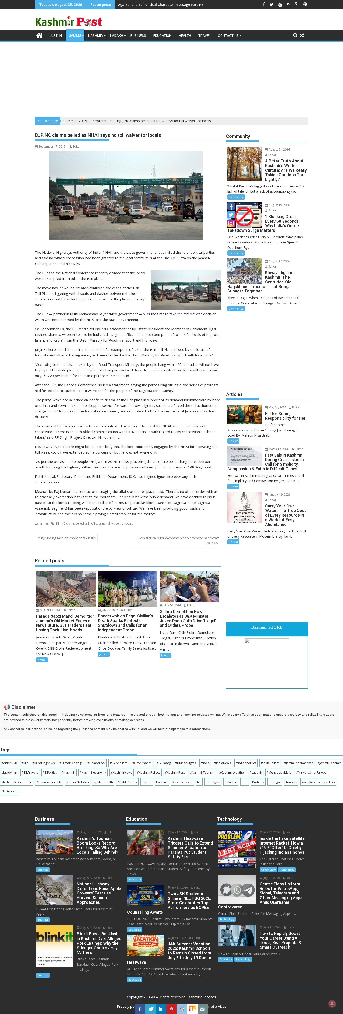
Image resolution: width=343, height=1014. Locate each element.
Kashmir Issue (182, 782)
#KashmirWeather (232, 772)
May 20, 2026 (172, 605)
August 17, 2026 (279, 261)
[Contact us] (203, 1009)
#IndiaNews (222, 763)
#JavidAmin (9, 772)
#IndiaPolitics (270, 763)
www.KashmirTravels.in (318, 782)
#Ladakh (256, 772)
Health (185, 36)
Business (138, 36)
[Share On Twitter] (150, 1009)
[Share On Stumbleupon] (192, 1009)
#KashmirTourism (201, 772)
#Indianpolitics (246, 763)
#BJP (24, 763)
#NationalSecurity (49, 782)
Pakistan (231, 782)
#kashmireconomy (93, 772)
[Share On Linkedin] (161, 1009)
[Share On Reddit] (182, 1009)
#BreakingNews (43, 763)
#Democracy (96, 763)
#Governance (142, 763)
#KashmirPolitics (148, 772)
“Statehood (9, 791)
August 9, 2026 (90, 878)
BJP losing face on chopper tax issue (68, 538)
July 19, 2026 (109, 610)
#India (205, 763)
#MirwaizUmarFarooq (311, 772)
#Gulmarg (164, 763)
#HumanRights (185, 763)
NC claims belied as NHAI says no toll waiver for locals (97, 523)
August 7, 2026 (90, 928)
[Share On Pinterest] (171, 1009)
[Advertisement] (172, 78)
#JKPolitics (50, 772)
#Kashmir (68, 772)
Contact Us (228, 36)
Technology (287, 869)
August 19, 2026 (279, 205)
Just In (55, 36)
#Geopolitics (119, 763)
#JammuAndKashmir (298, 763)
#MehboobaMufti (279, 772)
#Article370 (9, 763)
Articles (233, 441)
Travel (204, 36)
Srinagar (275, 782)
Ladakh (116, 36)
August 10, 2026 (50, 610)
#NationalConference (16, 782)
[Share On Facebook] (140, 1009)
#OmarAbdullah (77, 782)
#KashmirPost (175, 772)
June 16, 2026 (272, 927)
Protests (258, 782)
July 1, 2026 (178, 938)
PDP (245, 782)
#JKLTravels (30, 772)
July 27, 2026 (271, 832)
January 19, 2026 (279, 494)
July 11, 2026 (271, 878)
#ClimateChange (71, 763)
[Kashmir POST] (39, 35)
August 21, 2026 (279, 149)
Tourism (291, 782)
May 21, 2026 (277, 407)
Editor (77, 146)
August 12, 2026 (91, 832)
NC (199, 782)
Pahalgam (213, 782)
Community (236, 197)
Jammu (75, 36)
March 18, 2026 (278, 449)
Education (162, 36)
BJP (58, 523)
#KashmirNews (121, 772)
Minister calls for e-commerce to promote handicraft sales (179, 540)
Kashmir (95, 36)
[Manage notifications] (332, 1003)
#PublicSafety (127, 782)
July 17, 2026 (179, 832)
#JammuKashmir (329, 763)
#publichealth (103, 782)
